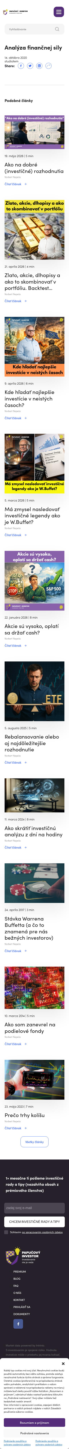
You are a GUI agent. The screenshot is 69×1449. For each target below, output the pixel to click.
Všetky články (34, 1142)
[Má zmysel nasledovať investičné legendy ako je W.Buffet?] (34, 463)
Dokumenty (21, 1314)
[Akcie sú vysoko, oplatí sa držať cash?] (34, 580)
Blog (17, 1278)
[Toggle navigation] (59, 12)
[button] (63, 1363)
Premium (19, 1271)
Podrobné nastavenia (34, 1433)
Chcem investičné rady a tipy (34, 1221)
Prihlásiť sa (21, 1307)
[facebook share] (19, 66)
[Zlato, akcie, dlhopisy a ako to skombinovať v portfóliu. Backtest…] (34, 229)
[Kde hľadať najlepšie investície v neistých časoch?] (34, 346)
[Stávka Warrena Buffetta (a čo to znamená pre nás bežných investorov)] (34, 883)
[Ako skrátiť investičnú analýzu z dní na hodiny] (34, 795)
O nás (17, 1293)
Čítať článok (13, 184)
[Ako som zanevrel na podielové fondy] (34, 987)
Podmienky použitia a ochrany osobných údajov (17, 1442)
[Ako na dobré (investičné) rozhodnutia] (34, 132)
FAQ (15, 1286)
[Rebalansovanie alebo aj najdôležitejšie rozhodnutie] (34, 691)
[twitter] (28, 66)
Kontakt (19, 1300)
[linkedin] (37, 66)
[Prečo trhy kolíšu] (34, 1079)
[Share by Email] (47, 66)
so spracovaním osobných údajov (42, 1232)
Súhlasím (36, 1232)
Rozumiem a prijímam (34, 1422)
